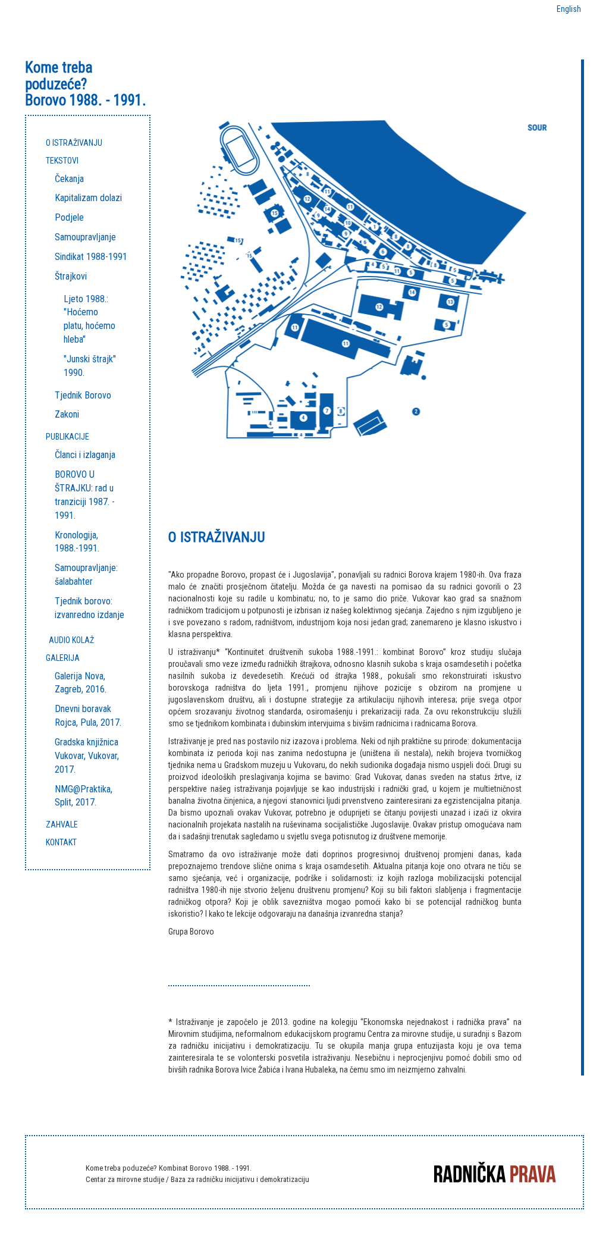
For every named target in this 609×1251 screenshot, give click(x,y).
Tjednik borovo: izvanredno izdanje (89, 607)
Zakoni (67, 414)
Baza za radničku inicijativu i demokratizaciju (240, 1179)
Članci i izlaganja (85, 454)
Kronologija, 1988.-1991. (77, 541)
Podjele (69, 217)
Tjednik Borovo (83, 395)
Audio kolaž (71, 640)
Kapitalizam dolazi (88, 197)
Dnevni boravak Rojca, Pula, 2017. (88, 715)
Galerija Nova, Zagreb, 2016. (80, 682)
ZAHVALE (62, 824)
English (569, 9)
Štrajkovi (71, 276)
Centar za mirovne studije (126, 1179)
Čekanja (69, 178)
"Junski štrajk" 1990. (90, 365)
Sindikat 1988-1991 (91, 256)
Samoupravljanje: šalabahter (86, 574)
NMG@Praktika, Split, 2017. (83, 795)
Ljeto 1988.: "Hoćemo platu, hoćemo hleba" (89, 319)
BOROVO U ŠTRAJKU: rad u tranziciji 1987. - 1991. (85, 495)
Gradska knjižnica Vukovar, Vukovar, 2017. (87, 755)
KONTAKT (61, 842)
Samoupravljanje (85, 237)
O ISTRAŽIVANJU (74, 143)
